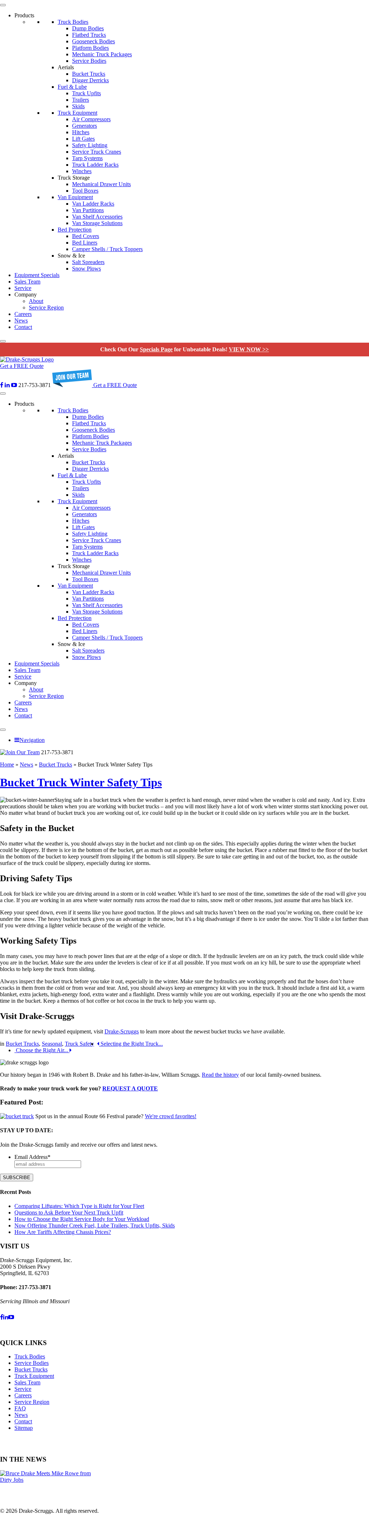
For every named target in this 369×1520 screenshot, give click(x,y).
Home (7, 764)
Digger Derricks (90, 80)
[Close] (3, 341)
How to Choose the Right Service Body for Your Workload (81, 1219)
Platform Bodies (90, 48)
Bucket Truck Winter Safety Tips (81, 782)
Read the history (220, 1075)
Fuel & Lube (72, 87)
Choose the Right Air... (42, 1050)
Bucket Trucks (88, 74)
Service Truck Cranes (96, 152)
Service (22, 288)
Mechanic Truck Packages (102, 54)
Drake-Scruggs (122, 1031)
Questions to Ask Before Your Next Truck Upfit (68, 1212)
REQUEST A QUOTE (130, 1088)
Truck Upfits (86, 93)
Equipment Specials (36, 275)
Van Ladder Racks (93, 204)
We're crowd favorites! (170, 1116)
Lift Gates (83, 139)
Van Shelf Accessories (97, 217)
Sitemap (23, 1428)
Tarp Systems (87, 158)
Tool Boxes (85, 191)
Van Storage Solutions (97, 223)
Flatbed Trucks (89, 35)
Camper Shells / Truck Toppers (107, 249)
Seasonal (52, 1044)
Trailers (80, 100)
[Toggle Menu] (3, 5)
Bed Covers (85, 236)
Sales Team (27, 281)
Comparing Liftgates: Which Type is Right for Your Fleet (79, 1206)
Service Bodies (89, 61)
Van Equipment (75, 197)
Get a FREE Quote (22, 366)
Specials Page (156, 349)
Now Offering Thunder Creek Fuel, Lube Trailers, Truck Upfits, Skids (94, 1225)
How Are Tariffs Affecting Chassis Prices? (62, 1232)
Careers (23, 314)
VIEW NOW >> (249, 349)
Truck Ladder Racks (95, 165)
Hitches (80, 132)
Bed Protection (75, 230)
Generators (84, 126)
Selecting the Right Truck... (131, 1044)
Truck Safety (79, 1044)
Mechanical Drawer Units (101, 184)
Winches (82, 171)
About (36, 301)
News (21, 320)
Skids (78, 106)
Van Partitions (88, 210)
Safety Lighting (89, 145)
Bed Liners (84, 243)
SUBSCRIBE (16, 1177)
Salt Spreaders (88, 262)
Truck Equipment (77, 113)
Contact (23, 327)
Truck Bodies (73, 22)
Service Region (46, 307)
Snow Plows (86, 268)
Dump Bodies (88, 28)
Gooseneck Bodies (93, 41)
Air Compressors (91, 119)
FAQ (20, 1408)
